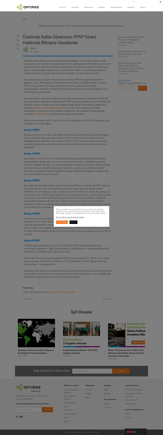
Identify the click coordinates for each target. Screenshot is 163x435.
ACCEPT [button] (73, 222)
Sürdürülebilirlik (116, 7)
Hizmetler (75, 7)
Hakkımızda (88, 7)
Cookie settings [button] (62, 222)
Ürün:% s (62, 7)
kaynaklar (101, 7)
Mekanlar (131, 7)
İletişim (142, 7)
